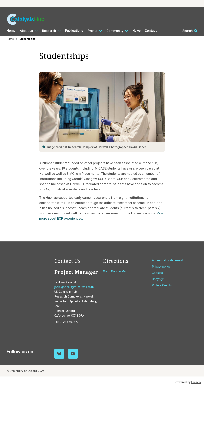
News (136, 30)
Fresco (196, 382)
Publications (74, 30)
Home (11, 30)
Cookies (157, 273)
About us (26, 31)
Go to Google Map (115, 271)
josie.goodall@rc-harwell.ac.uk (74, 287)
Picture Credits (162, 285)
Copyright (158, 279)
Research (49, 31)
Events (92, 31)
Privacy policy (161, 266)
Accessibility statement (167, 260)
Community (114, 31)
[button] (188, 31)
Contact (151, 30)
